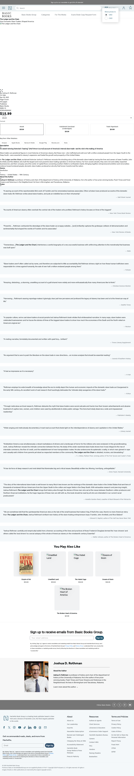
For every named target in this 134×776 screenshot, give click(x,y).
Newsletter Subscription (75, 731)
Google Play (43, 143)
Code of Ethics (116, 731)
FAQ (90, 746)
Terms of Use (115, 720)
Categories (45, 15)
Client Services (94, 724)
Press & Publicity (73, 756)
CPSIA (113, 748)
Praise (2, 184)
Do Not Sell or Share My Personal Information (119, 736)
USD (110, 14)
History (2, 174)
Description (4, 146)
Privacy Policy (116, 724)
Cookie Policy (116, 728)
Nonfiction (4, 170)
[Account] (124, 8)
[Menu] (3, 8)
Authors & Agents (95, 720)
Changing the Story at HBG (76, 741)
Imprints (70, 728)
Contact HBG (93, 742)
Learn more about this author (64, 687)
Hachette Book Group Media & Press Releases (74, 750)
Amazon (4, 143)
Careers (92, 738)
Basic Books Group (29, 15)
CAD (110, 18)
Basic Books (4, 106)
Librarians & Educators (97, 728)
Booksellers (93, 756)
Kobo (66, 143)
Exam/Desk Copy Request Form (83, 15)
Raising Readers (95, 753)
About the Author (6, 177)
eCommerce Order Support (98, 731)
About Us (70, 720)
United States (12, 174)
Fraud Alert (115, 744)
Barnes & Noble (29, 143)
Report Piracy (116, 741)
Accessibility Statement (75, 744)
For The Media (60, 15)
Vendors (92, 749)
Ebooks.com (55, 143)
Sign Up (99, 638)
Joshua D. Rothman (9, 93)
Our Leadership (72, 724)
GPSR (113, 752)
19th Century (24, 174)
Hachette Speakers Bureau (98, 735)
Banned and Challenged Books (75, 736)
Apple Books (16, 143)
